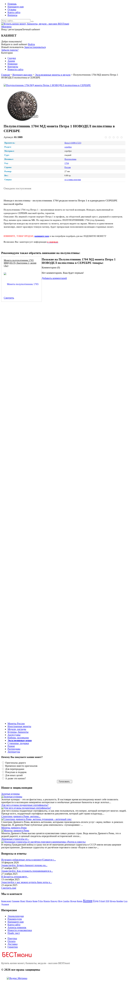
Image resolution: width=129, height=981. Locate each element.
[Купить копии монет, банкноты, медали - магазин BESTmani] (35, 23)
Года (95, 900)
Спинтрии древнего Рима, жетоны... (20, 816)
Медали (73, 901)
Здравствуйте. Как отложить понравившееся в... (27, 871)
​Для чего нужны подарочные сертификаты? (24, 805)
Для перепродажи (14, 769)
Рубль (40, 901)
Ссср (125, 901)
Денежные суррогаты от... (15, 839)
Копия (87, 901)
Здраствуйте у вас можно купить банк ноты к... (26, 882)
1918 (107, 901)
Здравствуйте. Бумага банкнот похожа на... (24, 865)
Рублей (102, 901)
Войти (31, 44)
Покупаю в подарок (16, 772)
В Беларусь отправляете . (14, 876)
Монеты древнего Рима (14, 827)
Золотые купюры (10, 793)
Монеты (46, 901)
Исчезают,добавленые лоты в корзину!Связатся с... (28, 859)
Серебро (66, 901)
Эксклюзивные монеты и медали (52, 74)
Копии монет (6, 901)
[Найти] (32, 21)
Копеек (79, 901)
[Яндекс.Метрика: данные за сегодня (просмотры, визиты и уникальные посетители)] (17, 978)
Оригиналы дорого (15, 762)
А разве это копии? (15, 778)
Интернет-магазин (22, 74)
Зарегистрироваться (35, 47)
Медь (60, 901)
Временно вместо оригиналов (21, 766)
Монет (22, 901)
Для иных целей (14, 775)
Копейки (119, 901)
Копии (35, 901)
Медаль (113, 901)
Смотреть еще (8, 888)
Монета (29, 901)
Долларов (5, 904)
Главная (5, 74)
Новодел (53, 901)
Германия (16, 901)
